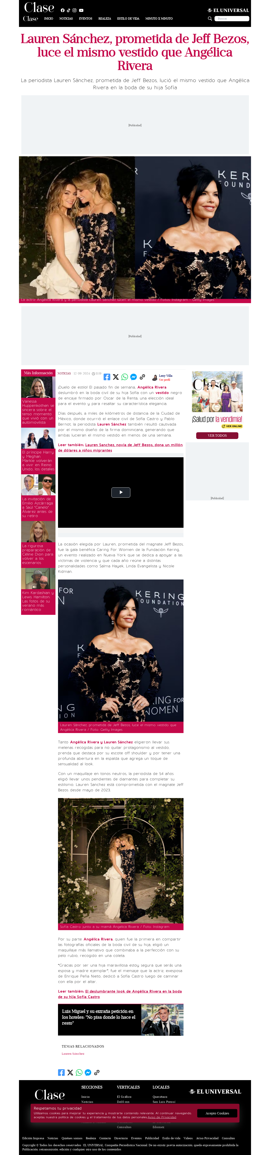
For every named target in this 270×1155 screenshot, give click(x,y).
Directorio (121, 1138)
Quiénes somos (72, 1138)
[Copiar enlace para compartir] (142, 377)
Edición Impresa (33, 1138)
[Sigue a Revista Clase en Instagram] (75, 10)
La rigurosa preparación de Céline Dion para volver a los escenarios (37, 554)
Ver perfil (164, 380)
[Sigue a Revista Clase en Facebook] (64, 10)
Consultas (124, 1127)
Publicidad (152, 1138)
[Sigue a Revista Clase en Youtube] (82, 10)
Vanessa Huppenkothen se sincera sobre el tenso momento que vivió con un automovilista (38, 412)
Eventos (85, 18)
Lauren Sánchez (73, 1054)
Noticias (66, 18)
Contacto (105, 1138)
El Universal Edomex (162, 1124)
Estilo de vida (128, 18)
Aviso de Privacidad (162, 1117)
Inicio (48, 18)
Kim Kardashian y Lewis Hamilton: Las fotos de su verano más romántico (38, 601)
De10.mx (123, 1102)
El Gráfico (124, 1097)
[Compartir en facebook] (107, 377)
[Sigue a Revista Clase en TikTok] (70, 10)
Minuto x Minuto (159, 18)
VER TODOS (217, 436)
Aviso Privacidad (207, 1138)
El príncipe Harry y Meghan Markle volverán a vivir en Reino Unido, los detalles (38, 460)
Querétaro (160, 1097)
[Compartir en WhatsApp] (124, 377)
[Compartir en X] (115, 377)
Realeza (105, 18)
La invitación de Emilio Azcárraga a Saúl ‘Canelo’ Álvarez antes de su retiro (37, 507)
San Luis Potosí (164, 1102)
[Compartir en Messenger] (133, 377)
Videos (188, 1138)
